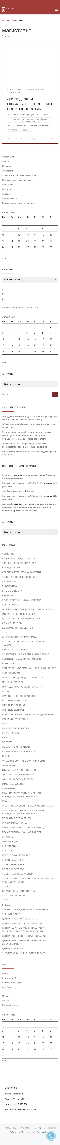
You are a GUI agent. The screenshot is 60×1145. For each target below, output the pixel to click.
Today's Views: (13, 1099)
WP (22, 1132)
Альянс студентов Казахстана (21, 572)
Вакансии (8, 595)
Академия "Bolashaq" (16, 139)
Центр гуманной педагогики (21, 918)
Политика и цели (10, 1005)
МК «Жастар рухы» (13, 681)
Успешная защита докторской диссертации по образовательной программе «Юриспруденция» (25, 445)
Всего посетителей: (16, 1109)
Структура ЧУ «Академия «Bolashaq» (20, 175)
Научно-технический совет (20, 695)
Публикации (10, 841)
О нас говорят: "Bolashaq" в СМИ (23, 760)
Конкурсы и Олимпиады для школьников (29, 668)
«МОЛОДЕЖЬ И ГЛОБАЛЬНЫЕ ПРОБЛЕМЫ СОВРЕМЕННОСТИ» (29, 103)
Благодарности (9, 198)
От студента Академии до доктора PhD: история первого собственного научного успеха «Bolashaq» (29, 418)
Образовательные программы (16, 179)
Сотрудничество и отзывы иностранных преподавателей (29, 880)
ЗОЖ (4, 632)
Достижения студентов (17, 627)
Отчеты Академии (13, 783)
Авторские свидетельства (19, 558)
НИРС (5, 737)
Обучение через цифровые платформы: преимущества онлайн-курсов (28, 426)
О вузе (6, 755)
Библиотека (7, 184)
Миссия (5, 995)
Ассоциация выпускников (19, 576)
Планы (6, 800)
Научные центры (13, 709)
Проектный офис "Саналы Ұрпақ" (23, 827)
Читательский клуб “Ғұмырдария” (23, 953)
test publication (26, 491)
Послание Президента (16, 818)
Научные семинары (15, 705)
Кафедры (6, 193)
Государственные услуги (18, 613)
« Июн (5, 257)
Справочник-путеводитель (19, 890)
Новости (6, 161)
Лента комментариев (12, 982)
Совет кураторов (13, 869)
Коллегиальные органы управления (25, 654)
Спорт (6, 886)
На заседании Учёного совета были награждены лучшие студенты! (29, 453)
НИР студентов (11, 732)
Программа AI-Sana (14, 822)
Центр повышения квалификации (24, 935)
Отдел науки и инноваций (19, 769)
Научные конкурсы (14, 700)
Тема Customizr (43, 1132)
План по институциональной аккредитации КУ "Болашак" (21, 795)
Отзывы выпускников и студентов (18, 202)
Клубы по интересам (15, 649)
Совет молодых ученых (17, 873)
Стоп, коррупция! (13, 895)
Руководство (8, 170)
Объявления (8, 165)
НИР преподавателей (15, 728)
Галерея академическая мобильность (20, 307)
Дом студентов (12, 623)
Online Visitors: (13, 1094)
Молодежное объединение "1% (22, 686)
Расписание (10, 845)
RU (3, 294)
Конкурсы (8, 663)
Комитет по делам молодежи (21, 658)
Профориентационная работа (21, 832)
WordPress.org (9, 987)
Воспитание (10, 604)
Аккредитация (11, 567)
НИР (4, 723)
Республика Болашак (16, 855)
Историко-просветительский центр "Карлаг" (25, 643)
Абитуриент (10, 553)
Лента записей (9, 977)
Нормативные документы (19, 751)
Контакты (6, 189)
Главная (6, 20)
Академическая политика (19, 562)
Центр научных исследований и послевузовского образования (23, 929)
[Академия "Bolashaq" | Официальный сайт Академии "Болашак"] (8, 9)
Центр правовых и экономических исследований (25, 942)
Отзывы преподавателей (18, 774)
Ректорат (8, 850)
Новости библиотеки (16, 746)
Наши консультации (15, 718)
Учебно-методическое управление (25, 909)
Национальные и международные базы (28, 714)
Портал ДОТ (8, 156)
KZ (3, 289)
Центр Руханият (12, 948)
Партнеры (8, 788)
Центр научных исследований (22, 923)
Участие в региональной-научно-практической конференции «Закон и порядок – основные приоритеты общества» (29, 507)
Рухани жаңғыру (13, 859)
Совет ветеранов (13, 864)
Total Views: (11, 1104)
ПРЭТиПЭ (7, 836)
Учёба (6, 904)
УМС (4, 900)
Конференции (11, 672)
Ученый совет (11, 913)
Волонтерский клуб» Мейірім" (21, 599)
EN (3, 298)
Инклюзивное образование (20, 636)
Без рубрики (10, 581)
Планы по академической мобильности (28, 805)
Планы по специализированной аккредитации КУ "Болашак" (23, 812)
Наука (6, 691)
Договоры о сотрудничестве (21, 618)
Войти (5, 973)
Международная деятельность (22, 677)
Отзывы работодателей (17, 779)
